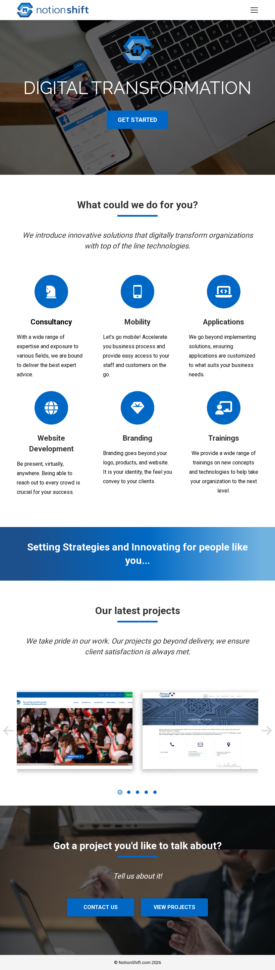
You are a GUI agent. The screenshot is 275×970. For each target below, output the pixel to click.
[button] (8, 731)
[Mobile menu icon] (254, 10)
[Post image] (74, 730)
